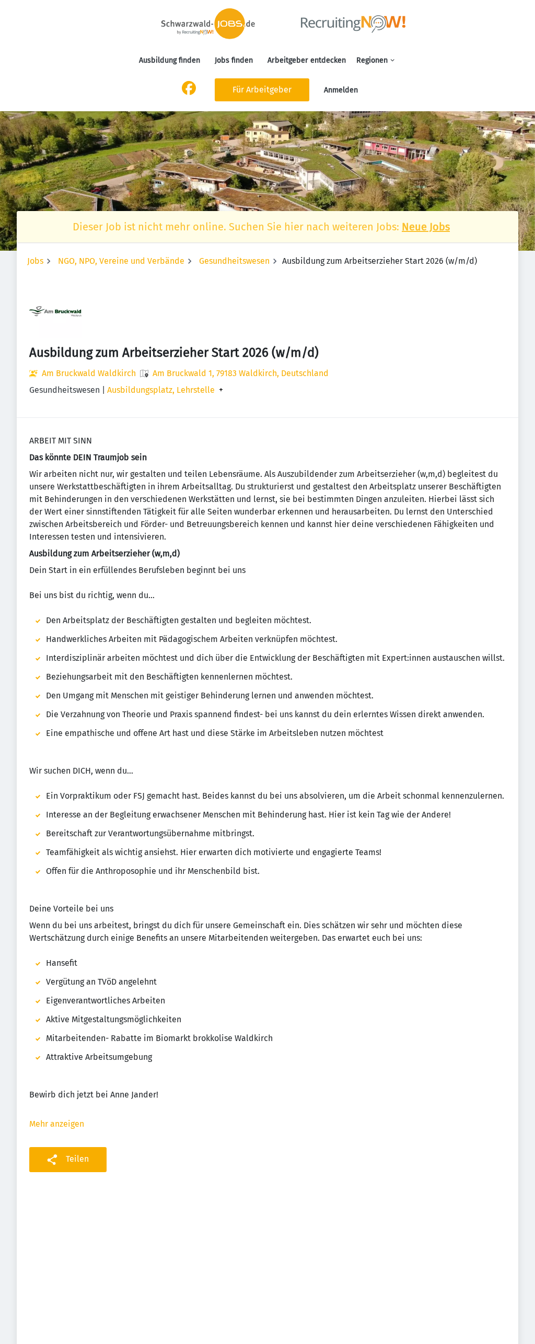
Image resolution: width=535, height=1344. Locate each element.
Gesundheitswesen (234, 261)
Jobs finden (234, 60)
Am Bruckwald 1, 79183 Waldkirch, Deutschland (241, 373)
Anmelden (341, 90)
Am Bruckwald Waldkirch (89, 373)
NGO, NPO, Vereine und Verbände (121, 261)
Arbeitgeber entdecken (307, 60)
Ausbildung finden (169, 60)
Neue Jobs (426, 226)
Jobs (35, 261)
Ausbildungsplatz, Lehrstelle (161, 390)
